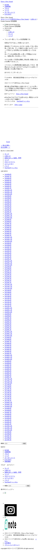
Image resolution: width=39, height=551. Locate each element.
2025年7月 (8, 200)
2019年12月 (8, 332)
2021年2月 (8, 304)
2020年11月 (8, 310)
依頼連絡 (8, 461)
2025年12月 (8, 190)
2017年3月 (8, 396)
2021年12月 (8, 284)
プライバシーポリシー (12, 545)
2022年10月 (8, 265)
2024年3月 (8, 231)
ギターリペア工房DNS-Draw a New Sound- (15, 19)
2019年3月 (8, 349)
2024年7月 (8, 223)
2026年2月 (8, 186)
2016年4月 (8, 418)
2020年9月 (8, 314)
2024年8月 (8, 221)
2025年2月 (8, 210)
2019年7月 (8, 341)
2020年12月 (8, 308)
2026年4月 (8, 182)
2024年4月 (8, 229)
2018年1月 (8, 377)
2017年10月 (8, 383)
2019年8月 (8, 339)
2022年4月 (8, 276)
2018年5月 (8, 369)
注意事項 (8, 543)
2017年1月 (8, 400)
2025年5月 (8, 204)
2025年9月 (8, 196)
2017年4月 (8, 394)
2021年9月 (8, 290)
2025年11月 (8, 192)
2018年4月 (8, 371)
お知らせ (34, 19)
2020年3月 (8, 326)
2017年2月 (8, 398)
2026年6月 (8, 178)
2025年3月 (8, 208)
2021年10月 (8, 288)
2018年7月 (8, 365)
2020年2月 (8, 328)
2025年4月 (8, 206)
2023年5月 (8, 251)
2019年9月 (8, 337)
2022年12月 (8, 261)
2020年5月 (8, 322)
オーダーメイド (10, 12)
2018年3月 (8, 373)
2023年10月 (8, 241)
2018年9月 (8, 361)
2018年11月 (8, 357)
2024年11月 (8, 216)
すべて (10, 34)
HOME (7, 5)
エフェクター (9, 164)
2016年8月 (8, 410)
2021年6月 (8, 296)
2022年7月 (8, 271)
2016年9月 (8, 408)
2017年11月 (8, 381)
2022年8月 (8, 269)
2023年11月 (8, 239)
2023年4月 (8, 253)
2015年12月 (8, 426)
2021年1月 (8, 306)
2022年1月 (8, 282)
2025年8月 (8, 198)
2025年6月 (8, 202)
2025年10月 (8, 194)
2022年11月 (8, 263)
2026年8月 (8, 174)
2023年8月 (8, 245)
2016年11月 (8, 404)
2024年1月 (8, 235)
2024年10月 (8, 217)
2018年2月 (8, 375)
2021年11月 (8, 286)
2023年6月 (8, 249)
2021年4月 (8, 300)
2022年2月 (8, 280)
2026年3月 (8, 184)
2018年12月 (8, 355)
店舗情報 (8, 6)
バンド (7, 166)
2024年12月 (8, 214)
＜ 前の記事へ (5, 145)
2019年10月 (8, 335)
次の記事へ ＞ (5, 147)
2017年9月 (8, 385)
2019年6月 (8, 343)
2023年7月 (8, 247)
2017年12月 (8, 379)
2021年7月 (8, 294)
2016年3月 (8, 420)
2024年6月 (8, 225)
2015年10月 (8, 430)
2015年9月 (8, 432)
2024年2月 (8, 233)
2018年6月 (8, 367)
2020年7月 (8, 318)
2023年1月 (8, 259)
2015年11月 (8, 428)
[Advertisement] (21, 123)
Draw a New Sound (7, 1)
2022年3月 (8, 278)
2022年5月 (8, 275)
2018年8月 (8, 363)
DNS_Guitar (18, 105)
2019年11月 (8, 333)
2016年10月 (8, 406)
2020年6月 (8, 320)
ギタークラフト (10, 162)
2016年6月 (8, 414)
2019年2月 (8, 351)
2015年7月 (8, 436)
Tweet (8, 142)
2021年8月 (8, 292)
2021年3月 (8, 302)
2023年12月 (8, 237)
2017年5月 (8, 392)
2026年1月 (8, 188)
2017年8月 (8, 387)
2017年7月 (8, 389)
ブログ (7, 8)
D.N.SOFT (8, 14)
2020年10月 (8, 312)
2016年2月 (8, 422)
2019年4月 (8, 347)
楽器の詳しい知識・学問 (13, 158)
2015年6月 (8, 438)
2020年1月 (8, 330)
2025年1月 (8, 212)
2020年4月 (8, 324)
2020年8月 (8, 316)
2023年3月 (8, 255)
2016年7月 (8, 412)
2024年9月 (8, 219)
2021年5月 (8, 298)
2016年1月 (8, 424)
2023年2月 (8, 257)
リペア (7, 10)
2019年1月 (8, 353)
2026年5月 (8, 180)
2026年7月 (8, 176)
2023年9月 (8, 243)
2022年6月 (8, 273)
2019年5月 (8, 345)
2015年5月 (8, 440)
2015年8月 (8, 434)
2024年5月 (8, 227)
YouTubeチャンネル (23, 101)
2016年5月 (8, 416)
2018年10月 (8, 359)
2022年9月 (8, 267)
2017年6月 (8, 390)
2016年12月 (8, 402)
